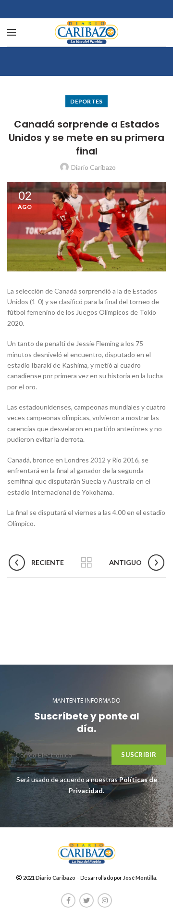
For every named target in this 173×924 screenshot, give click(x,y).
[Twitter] (86, 900)
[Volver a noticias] (86, 562)
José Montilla (139, 877)
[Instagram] (105, 900)
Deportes (86, 101)
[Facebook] (68, 900)
